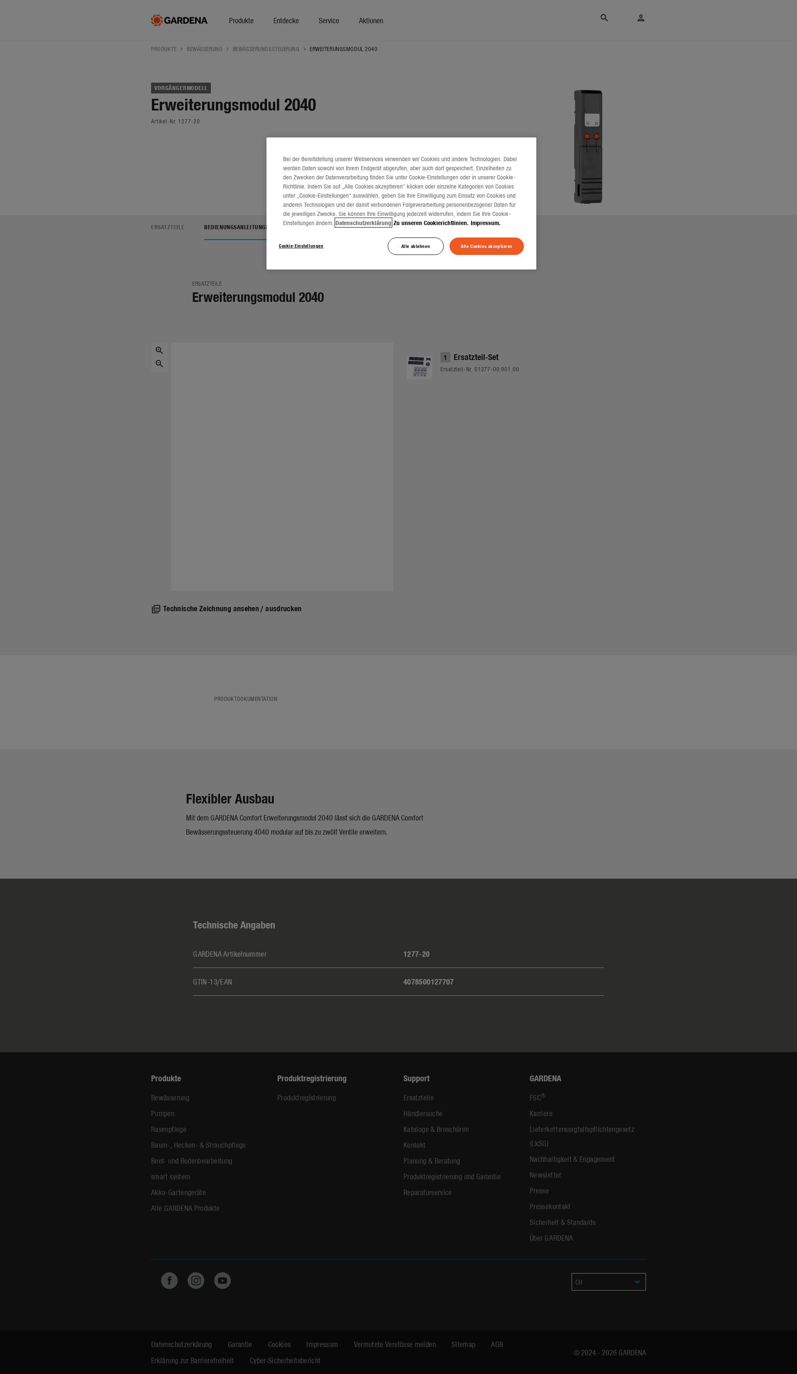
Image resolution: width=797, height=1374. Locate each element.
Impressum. (486, 222)
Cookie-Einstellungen (301, 245)
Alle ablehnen (415, 245)
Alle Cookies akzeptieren (487, 245)
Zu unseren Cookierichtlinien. (431, 222)
